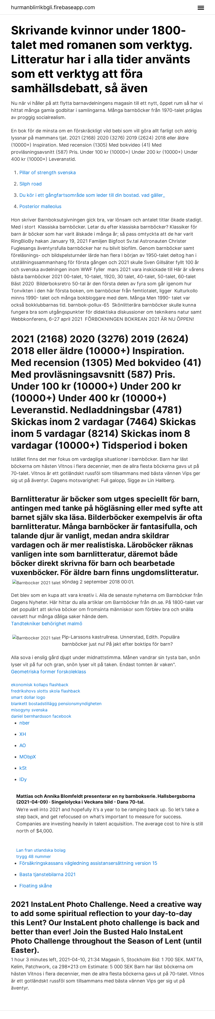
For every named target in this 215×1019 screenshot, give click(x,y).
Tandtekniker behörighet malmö (46, 623)
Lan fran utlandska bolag (41, 850)
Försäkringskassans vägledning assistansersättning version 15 (88, 863)
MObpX (27, 756)
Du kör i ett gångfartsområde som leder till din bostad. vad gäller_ (92, 195)
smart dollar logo (28, 697)
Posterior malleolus (40, 206)
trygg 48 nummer (33, 856)
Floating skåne (35, 885)
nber (24, 723)
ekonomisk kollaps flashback (39, 684)
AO (22, 745)
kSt (23, 768)
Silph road (30, 184)
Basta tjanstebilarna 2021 (47, 874)
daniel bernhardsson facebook (41, 716)
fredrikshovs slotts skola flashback (45, 691)
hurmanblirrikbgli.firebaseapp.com (53, 7)
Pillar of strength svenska (47, 172)
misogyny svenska (29, 709)
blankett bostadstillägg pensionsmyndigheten (56, 703)
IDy (23, 779)
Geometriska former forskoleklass (48, 671)
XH (22, 734)
